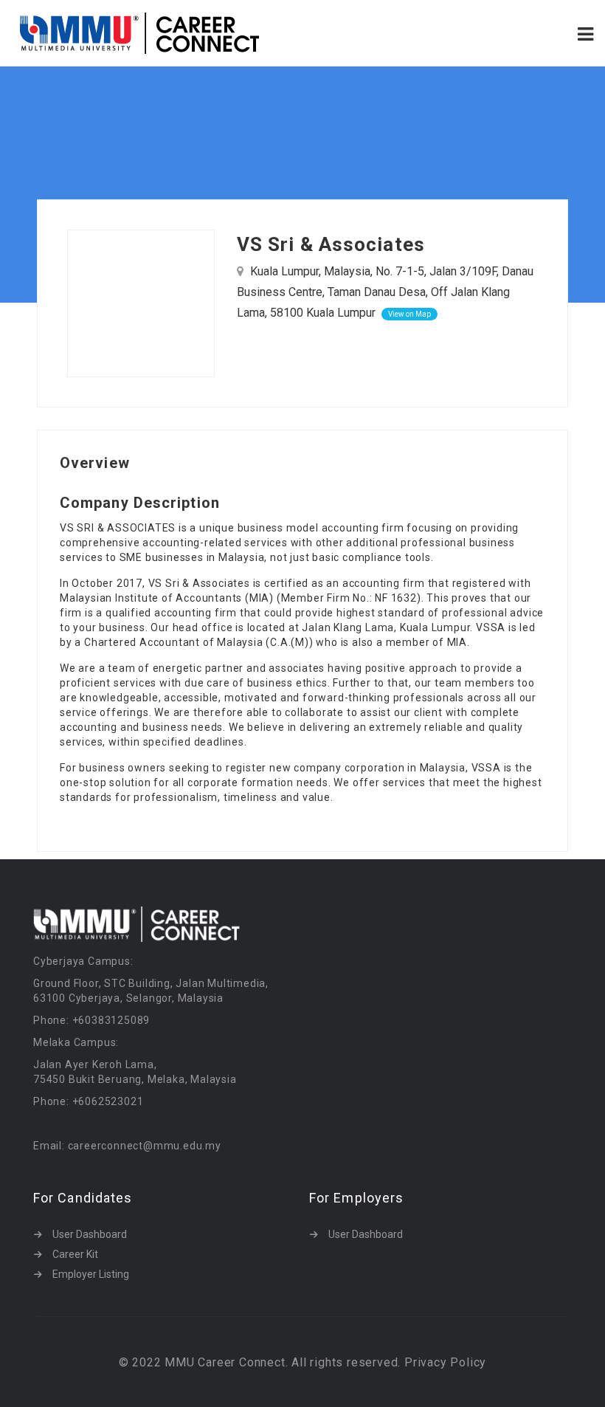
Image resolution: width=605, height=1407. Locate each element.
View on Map (409, 314)
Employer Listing (90, 1274)
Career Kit (75, 1254)
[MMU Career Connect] (156, 33)
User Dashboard (89, 1234)
